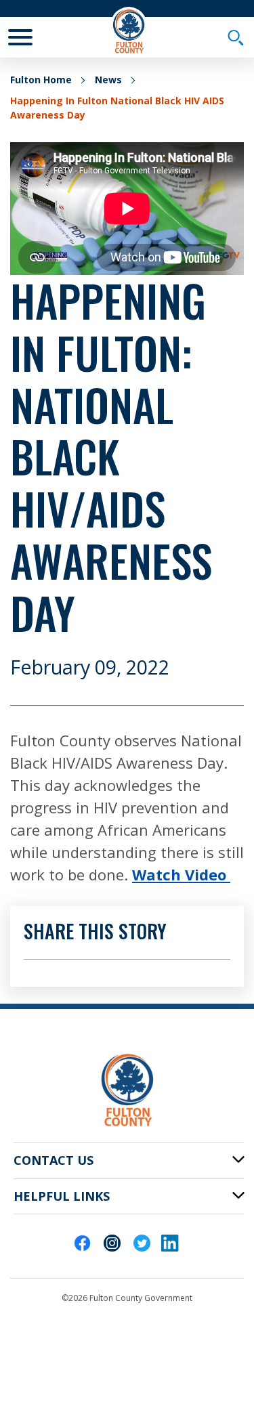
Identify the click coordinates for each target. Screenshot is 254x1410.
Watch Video (181, 874)
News (108, 79)
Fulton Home (41, 79)
